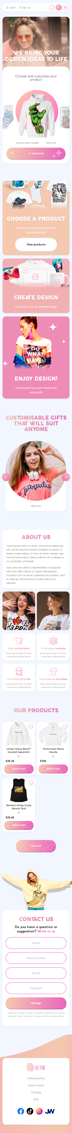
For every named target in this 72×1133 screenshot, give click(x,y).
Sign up (26, 7)
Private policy (36, 1078)
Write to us (46, 931)
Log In (12, 7)
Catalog (36, 1092)
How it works (36, 1085)
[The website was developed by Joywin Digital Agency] (50, 1111)
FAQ (36, 1099)
